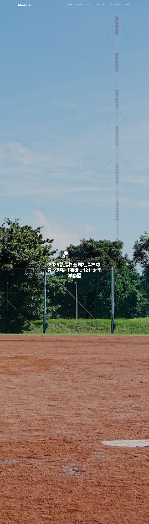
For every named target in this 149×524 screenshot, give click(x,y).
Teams (89, 4)
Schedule (79, 4)
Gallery (126, 4)
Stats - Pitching (114, 4)
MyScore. (24, 4)
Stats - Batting (100, 4)
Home (70, 4)
